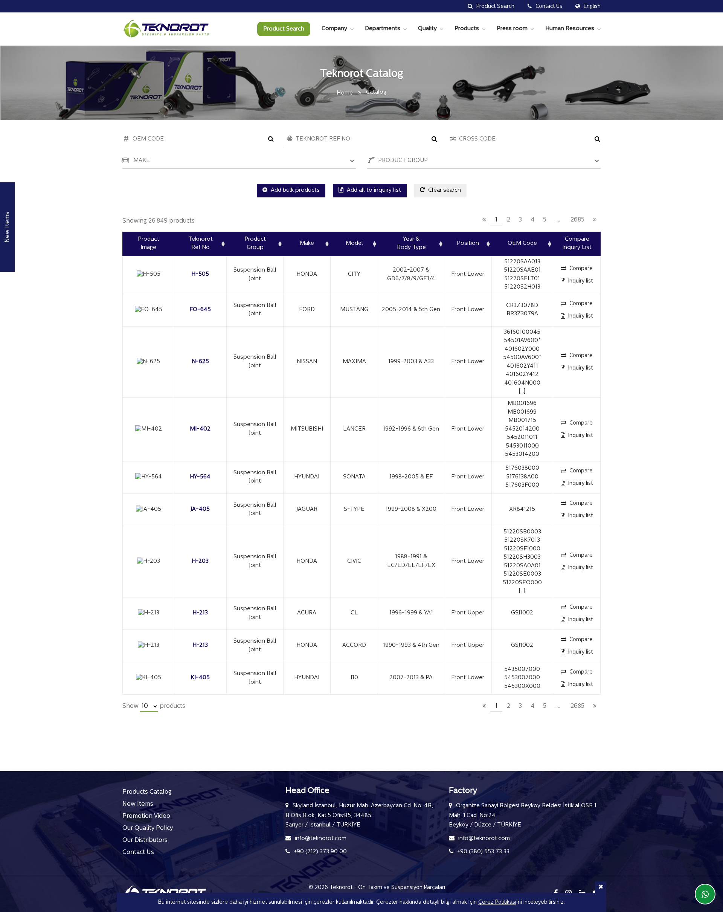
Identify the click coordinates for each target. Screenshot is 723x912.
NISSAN (307, 362)
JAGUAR (306, 509)
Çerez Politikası (497, 902)
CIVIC (354, 561)
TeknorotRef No (200, 244)
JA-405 (200, 509)
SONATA (354, 477)
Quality (427, 29)
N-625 (200, 362)
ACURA (306, 613)
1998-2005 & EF (411, 477)
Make (307, 243)
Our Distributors (145, 840)
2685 (577, 220)
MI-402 (200, 429)
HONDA (306, 274)
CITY (354, 274)
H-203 (200, 561)
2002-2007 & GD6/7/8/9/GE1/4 (411, 274)
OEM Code (522, 243)
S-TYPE (354, 509)
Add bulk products (294, 190)
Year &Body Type (411, 244)
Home (345, 93)
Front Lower (467, 274)
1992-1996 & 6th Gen (411, 429)
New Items (137, 804)
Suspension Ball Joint (254, 274)
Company (334, 29)
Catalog (376, 92)
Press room (512, 29)
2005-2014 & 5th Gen (411, 310)
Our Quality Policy (147, 828)
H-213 (200, 613)
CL (354, 613)
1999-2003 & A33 (411, 362)
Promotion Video (146, 816)
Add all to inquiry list (373, 190)
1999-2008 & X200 (411, 509)
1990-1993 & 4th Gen (411, 645)
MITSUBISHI (307, 429)
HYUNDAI (306, 477)
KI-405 (200, 678)
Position (468, 243)
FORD (307, 310)
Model (354, 243)
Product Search (283, 29)
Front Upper (467, 613)
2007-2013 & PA (411, 678)
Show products (153, 706)
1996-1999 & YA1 (411, 613)
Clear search (444, 190)
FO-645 (200, 310)
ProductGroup (255, 244)
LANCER (354, 429)
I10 (354, 678)
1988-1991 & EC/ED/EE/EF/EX (411, 561)
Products (467, 29)
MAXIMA (354, 362)
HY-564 (200, 477)
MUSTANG (354, 310)
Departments (382, 29)
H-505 (200, 274)
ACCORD (354, 645)
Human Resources (569, 29)
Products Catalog (147, 792)
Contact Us (138, 852)
